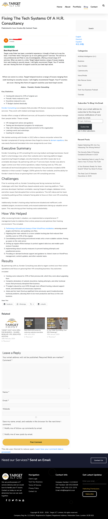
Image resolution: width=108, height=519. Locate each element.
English (78, 37)
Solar (80, 85)
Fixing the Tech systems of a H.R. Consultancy (33, 21)
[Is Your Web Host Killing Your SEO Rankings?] (57, 323)
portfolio (77, 7)
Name (6, 392)
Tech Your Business (36, 482)
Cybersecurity (83, 71)
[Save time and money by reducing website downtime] (34, 323)
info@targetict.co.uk (67, 490)
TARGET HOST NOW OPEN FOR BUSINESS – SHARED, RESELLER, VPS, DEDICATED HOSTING (11, 333)
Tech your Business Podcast (88, 90)
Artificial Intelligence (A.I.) (87, 56)
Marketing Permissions (91, 489)
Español (79, 42)
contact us (98, 460)
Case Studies (17, 28)
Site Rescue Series (84, 80)
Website (6, 409)
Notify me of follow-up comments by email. (23, 428)
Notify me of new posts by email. (19, 434)
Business (81, 61)
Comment (7, 360)
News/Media (82, 75)
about (67, 7)
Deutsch (79, 39)
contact (94, 7)
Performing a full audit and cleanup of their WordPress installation (30, 228)
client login (33, 479)
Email (6, 400)
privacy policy (34, 488)
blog (86, 7)
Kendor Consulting (9, 108)
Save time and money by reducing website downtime (33, 331)
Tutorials (81, 95)
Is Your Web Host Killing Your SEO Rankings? (57, 331)
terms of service (35, 485)
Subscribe (85, 127)
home (59, 7)
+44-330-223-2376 (69, 487)
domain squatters (57, 140)
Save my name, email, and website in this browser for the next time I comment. (32, 423)
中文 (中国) (80, 44)
